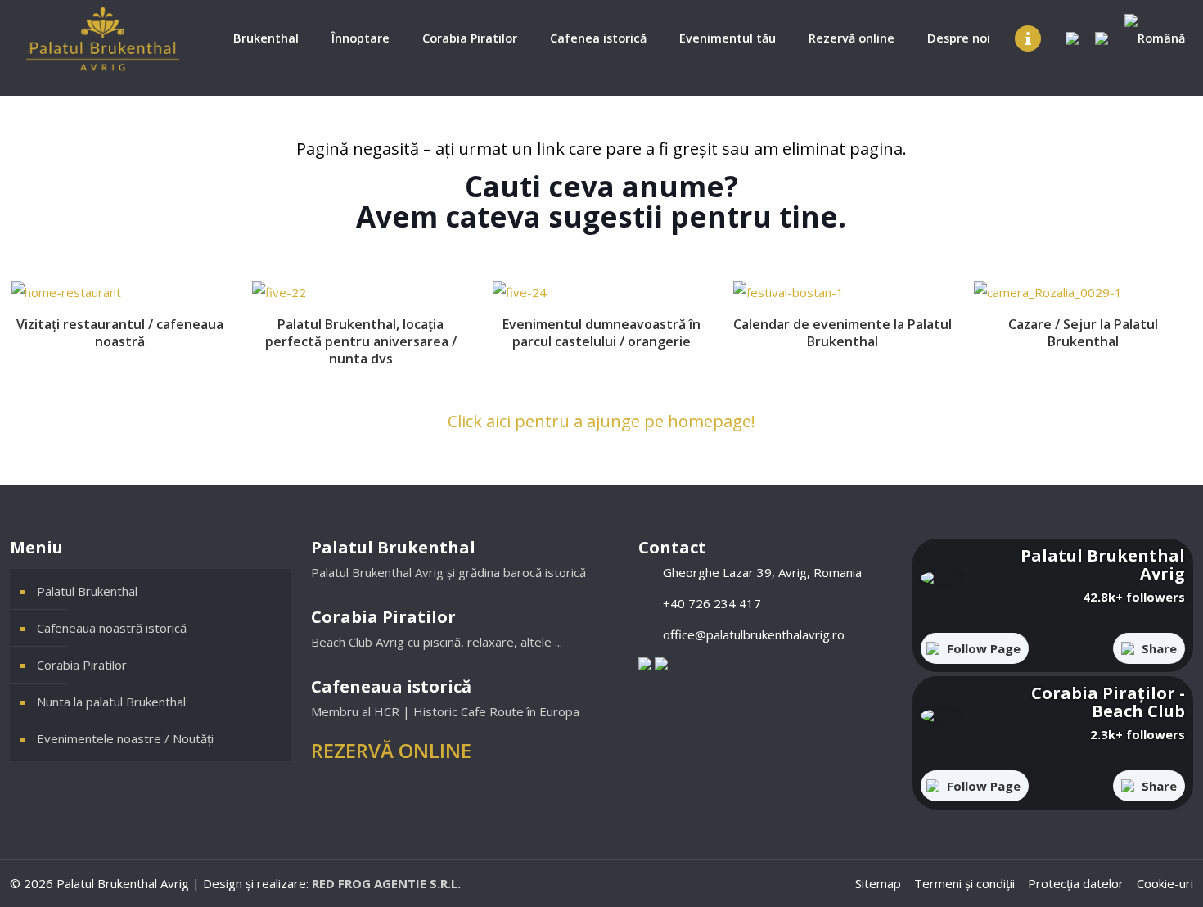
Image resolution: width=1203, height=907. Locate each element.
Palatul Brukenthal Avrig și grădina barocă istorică (448, 572)
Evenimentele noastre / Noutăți (125, 738)
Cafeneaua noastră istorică (112, 628)
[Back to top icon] (1124, 873)
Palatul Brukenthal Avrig (1103, 564)
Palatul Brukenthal (87, 591)
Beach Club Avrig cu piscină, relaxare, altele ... (436, 642)
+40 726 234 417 (712, 603)
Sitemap (878, 883)
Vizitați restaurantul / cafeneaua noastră (119, 332)
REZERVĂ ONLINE (391, 750)
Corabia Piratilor (82, 665)
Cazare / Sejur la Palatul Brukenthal (1083, 332)
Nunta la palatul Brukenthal (111, 701)
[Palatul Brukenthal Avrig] (102, 38)
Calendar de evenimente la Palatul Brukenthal (842, 332)
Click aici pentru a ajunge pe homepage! (601, 421)
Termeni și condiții (964, 883)
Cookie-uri (1165, 883)
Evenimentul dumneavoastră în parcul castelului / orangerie (601, 332)
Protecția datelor (1076, 883)
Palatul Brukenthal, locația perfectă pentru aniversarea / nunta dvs (361, 341)
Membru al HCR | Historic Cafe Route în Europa (445, 711)
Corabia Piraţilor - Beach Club (1108, 702)
